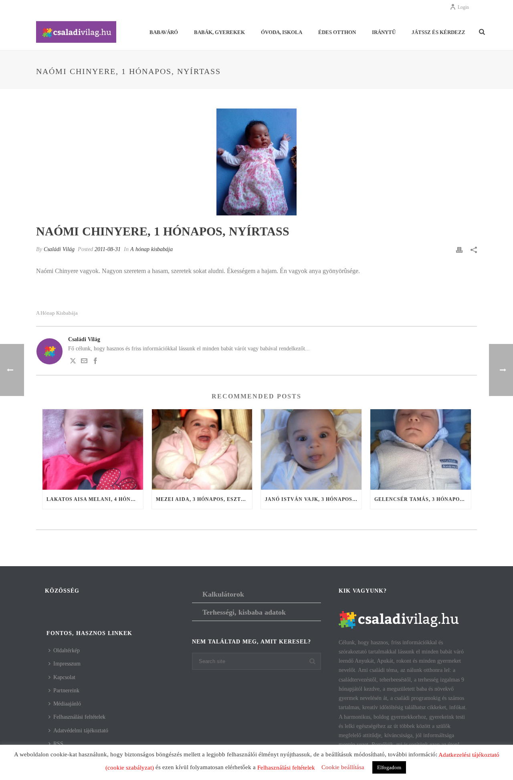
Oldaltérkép (66, 650)
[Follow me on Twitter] (73, 362)
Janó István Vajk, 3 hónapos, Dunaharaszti (313, 499)
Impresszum (67, 664)
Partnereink (66, 691)
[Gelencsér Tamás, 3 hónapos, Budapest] (420, 449)
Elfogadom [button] (389, 767)
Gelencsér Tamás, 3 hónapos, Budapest (422, 499)
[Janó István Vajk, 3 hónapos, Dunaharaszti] (311, 449)
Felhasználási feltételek (79, 717)
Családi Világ (59, 249)
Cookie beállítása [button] (342, 767)
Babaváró (163, 32)
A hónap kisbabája (151, 249)
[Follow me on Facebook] (95, 362)
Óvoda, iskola (281, 32)
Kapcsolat (64, 677)
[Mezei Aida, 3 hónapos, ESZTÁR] (202, 449)
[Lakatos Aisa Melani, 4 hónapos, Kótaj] (92, 449)
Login (463, 7)
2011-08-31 (108, 249)
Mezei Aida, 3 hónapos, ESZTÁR (202, 499)
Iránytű (384, 32)
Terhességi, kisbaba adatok (244, 612)
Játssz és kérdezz (438, 32)
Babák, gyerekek (219, 32)
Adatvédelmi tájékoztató (80, 731)
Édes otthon (337, 32)
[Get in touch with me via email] (84, 362)
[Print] (459, 249)
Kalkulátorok (223, 594)
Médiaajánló (67, 704)
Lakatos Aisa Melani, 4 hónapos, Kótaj (94, 499)
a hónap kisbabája (57, 313)
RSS (58, 744)
